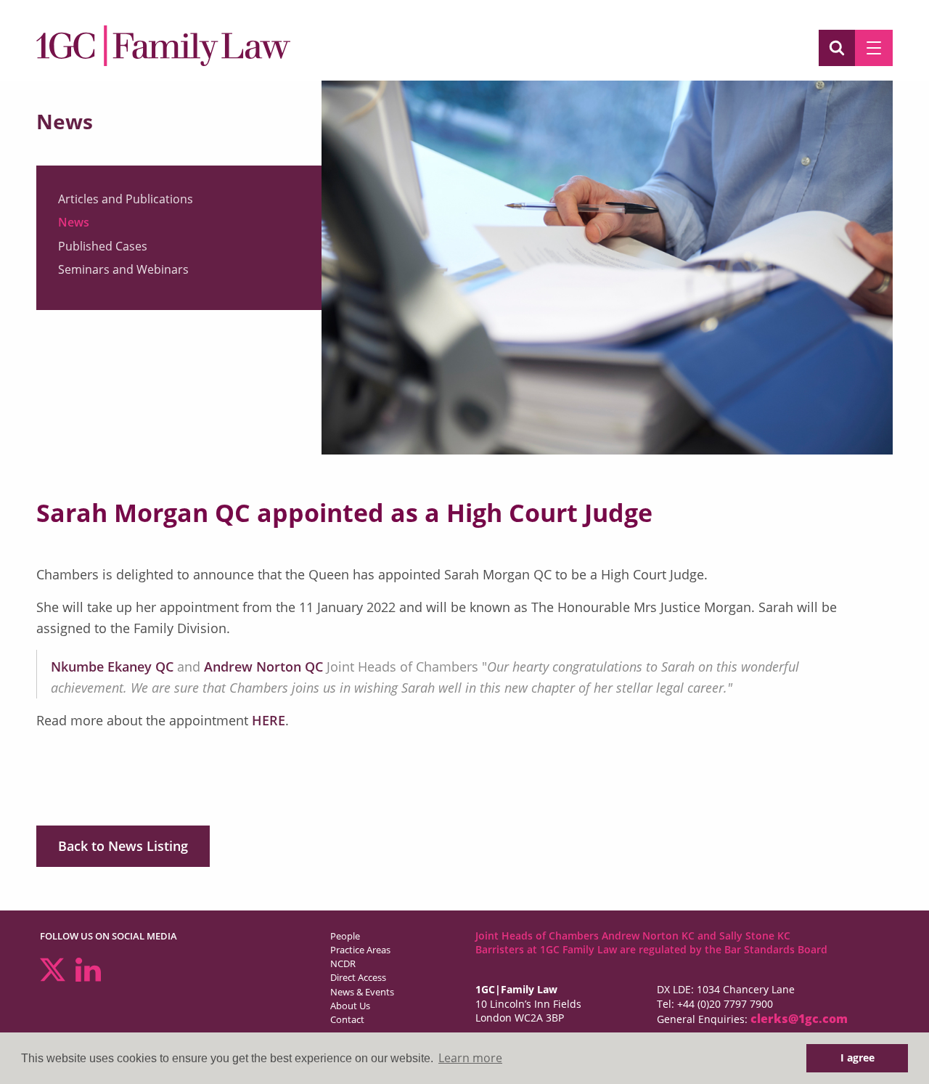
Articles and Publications (125, 199)
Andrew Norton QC (263, 666)
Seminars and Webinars (123, 269)
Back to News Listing (123, 846)
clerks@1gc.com (799, 1019)
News (73, 222)
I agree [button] (857, 1057)
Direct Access (358, 977)
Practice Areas (360, 949)
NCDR (343, 963)
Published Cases (102, 246)
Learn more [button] (470, 1058)
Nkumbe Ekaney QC (114, 666)
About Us (350, 1005)
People (345, 935)
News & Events (362, 991)
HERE (268, 720)
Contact (347, 1019)
